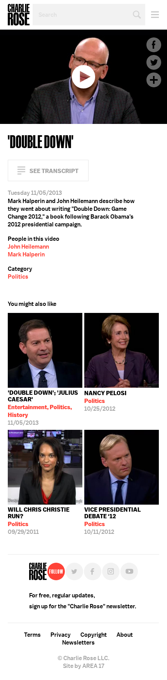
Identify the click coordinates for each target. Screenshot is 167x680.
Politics (18, 277)
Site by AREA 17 (83, 666)
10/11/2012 (112, 521)
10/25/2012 (105, 401)
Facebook (153, 44)
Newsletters (78, 642)
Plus (153, 79)
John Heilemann (28, 247)
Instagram (111, 571)
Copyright (93, 635)
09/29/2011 (39, 521)
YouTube (129, 571)
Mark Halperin (26, 254)
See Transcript (54, 171)
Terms (32, 635)
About (125, 635)
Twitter (153, 62)
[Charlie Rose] (38, 571)
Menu (152, 14)
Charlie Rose (19, 15)
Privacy (60, 635)
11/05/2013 (43, 408)
